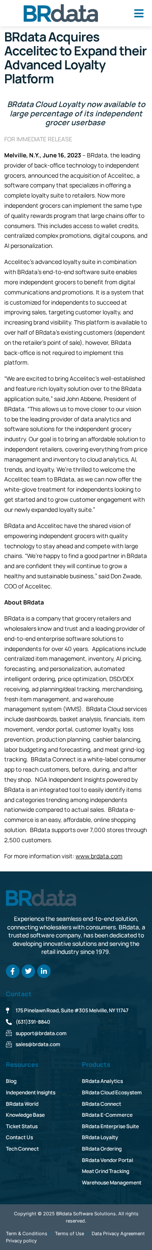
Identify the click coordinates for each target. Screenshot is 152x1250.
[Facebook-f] (12, 971)
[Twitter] (28, 971)
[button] (139, 13)
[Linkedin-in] (44, 971)
